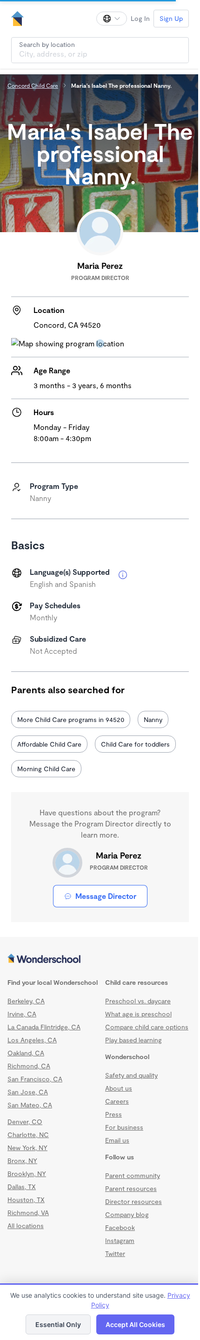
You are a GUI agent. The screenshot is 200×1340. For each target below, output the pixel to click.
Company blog (127, 1214)
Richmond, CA (28, 1066)
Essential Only (58, 1324)
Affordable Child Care (49, 744)
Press (113, 1114)
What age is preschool (138, 1014)
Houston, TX (26, 1199)
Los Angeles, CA (32, 1040)
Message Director (105, 895)
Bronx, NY (22, 1160)
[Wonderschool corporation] (100, 959)
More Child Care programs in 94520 (70, 719)
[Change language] (111, 19)
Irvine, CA (21, 1014)
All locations (25, 1225)
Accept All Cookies (135, 1324)
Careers (117, 1101)
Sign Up (171, 18)
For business (124, 1127)
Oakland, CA (25, 1053)
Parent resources (131, 1188)
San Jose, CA (27, 1092)
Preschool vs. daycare (138, 1001)
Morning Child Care (46, 769)
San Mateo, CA (29, 1105)
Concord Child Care (32, 85)
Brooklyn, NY (26, 1173)
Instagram (119, 1240)
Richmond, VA (28, 1212)
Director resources (133, 1201)
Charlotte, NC (28, 1134)
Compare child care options (146, 1027)
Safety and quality (131, 1075)
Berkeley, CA (26, 1001)
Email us (117, 1140)
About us (118, 1088)
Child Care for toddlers (135, 744)
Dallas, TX (21, 1186)
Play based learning (133, 1040)
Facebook (120, 1227)
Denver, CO (24, 1121)
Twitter (115, 1253)
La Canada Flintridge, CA (43, 1027)
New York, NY (27, 1147)
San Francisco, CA (34, 1079)
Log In (140, 18)
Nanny (153, 719)
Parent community (132, 1175)
